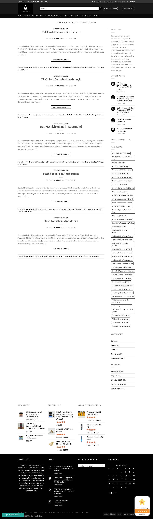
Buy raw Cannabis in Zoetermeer (52, 115)
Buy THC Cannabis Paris (119, 184)
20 (109, 483)
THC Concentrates (52, 16)
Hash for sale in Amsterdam (61, 173)
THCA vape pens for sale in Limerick (123, 296)
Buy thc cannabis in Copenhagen (122, 170)
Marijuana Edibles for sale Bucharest (120, 244)
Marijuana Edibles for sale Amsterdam (120, 231)
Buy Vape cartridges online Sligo (122, 219)
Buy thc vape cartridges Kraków (122, 203)
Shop (26, 16)
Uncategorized (117, 358)
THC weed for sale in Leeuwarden (88, 256)
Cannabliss (72, 38)
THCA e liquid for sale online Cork (122, 293)
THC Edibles (68, 16)
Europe (56, 29)
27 (109, 487)
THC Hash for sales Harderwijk (61, 79)
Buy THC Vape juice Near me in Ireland (121, 211)
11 (130, 476)
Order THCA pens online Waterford (123, 271)
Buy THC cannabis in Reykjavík (121, 177)
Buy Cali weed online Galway (121, 153)
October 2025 (116, 380)
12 (134, 476)
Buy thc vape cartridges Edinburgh (122, 199)
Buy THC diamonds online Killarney (123, 188)
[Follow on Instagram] (130, 2)
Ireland (113, 345)
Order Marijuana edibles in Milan (122, 267)
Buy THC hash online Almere (51, 256)
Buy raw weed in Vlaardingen (51, 67)
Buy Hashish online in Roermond (61, 126)
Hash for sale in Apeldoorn (61, 221)
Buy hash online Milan (118, 163)
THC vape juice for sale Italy (120, 319)
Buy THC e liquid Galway (119, 192)
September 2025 (117, 384)
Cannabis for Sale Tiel (70, 115)
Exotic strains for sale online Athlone (123, 223)
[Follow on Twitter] (132, 2)
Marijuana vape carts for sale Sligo (122, 264)
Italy (113, 350)
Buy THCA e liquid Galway (120, 166)
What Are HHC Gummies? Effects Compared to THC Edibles (124, 86)
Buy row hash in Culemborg (71, 162)
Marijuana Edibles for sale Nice (121, 249)
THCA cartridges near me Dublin (122, 289)
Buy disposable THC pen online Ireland (121, 158)
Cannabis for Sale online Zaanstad (71, 209)
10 (126, 476)
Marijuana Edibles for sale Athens (122, 236)
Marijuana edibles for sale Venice (122, 260)
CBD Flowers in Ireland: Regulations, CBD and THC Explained (126, 110)
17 (126, 479)
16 (121, 479)
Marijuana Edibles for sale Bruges (122, 240)
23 (121, 483)
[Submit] (100, 8)
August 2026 (116, 371)
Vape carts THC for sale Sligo (121, 326)
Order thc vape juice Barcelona (121, 278)
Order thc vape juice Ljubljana (121, 282)
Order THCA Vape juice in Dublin (122, 275)
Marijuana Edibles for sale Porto (121, 253)
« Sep (110, 492)
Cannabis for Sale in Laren (88, 67)
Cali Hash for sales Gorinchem (61, 32)
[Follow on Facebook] (127, 2)
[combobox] (91, 465)
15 (117, 479)
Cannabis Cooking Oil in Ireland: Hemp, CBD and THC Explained (125, 98)
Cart (77, 16)
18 (130, 479)
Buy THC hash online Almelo (51, 209)
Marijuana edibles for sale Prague (122, 256)
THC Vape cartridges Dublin (120, 315)
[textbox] (91, 465)
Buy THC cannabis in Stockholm (121, 181)
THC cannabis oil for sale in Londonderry (120, 301)
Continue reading (61, 60)
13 (109, 479)
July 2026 (115, 376)
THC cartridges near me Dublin (121, 306)
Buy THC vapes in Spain (119, 216)
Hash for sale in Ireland (119, 226)
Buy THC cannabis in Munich (120, 173)
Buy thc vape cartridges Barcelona (122, 195)
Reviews (97, 16)
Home (20, 16)
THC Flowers (36, 16)
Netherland (63, 29)
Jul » (115, 492)
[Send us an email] (134, 2)
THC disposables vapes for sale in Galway (122, 311)
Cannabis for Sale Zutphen (88, 162)
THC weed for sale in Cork (120, 322)
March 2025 (116, 389)
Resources (86, 16)
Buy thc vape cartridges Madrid (121, 206)
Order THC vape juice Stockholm (122, 285)
